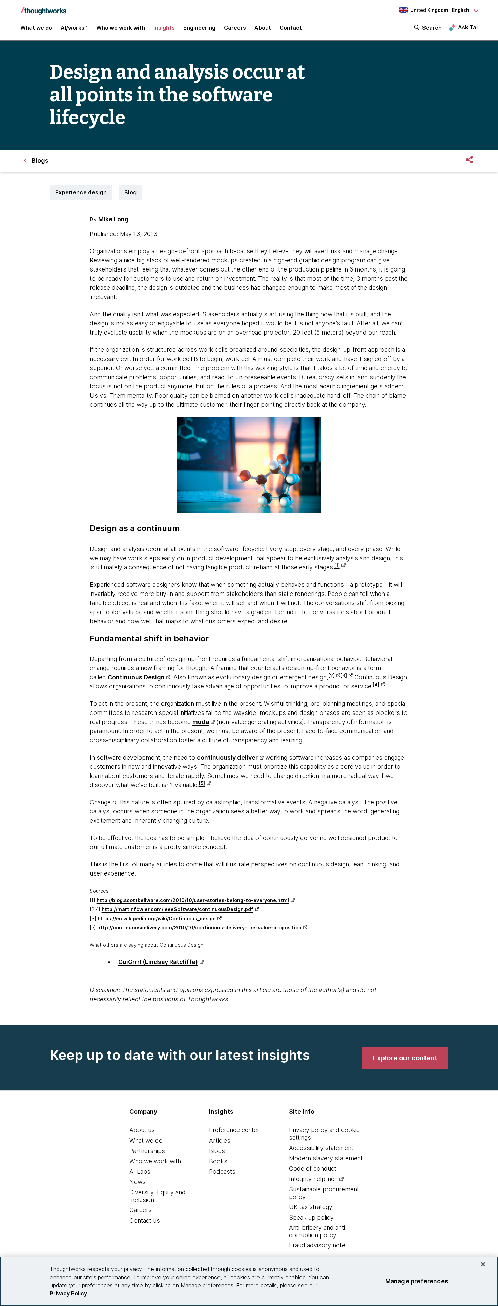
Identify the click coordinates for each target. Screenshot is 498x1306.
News (137, 1181)
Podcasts (222, 1171)
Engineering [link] (199, 27)
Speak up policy (311, 1217)
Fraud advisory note (317, 1245)
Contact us (144, 1220)
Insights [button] (164, 27)
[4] (376, 684)
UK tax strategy (310, 1206)
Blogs (217, 1150)
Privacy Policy (68, 1293)
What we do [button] (36, 27)
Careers (140, 1209)
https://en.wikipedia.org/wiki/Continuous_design (157, 918)
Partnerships (147, 1150)
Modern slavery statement (326, 1158)
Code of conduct (312, 1168)
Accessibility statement (321, 1147)
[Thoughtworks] (43, 7)
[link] (405, 1058)
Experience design (81, 192)
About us (142, 1129)
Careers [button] (235, 27)
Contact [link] (290, 27)
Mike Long (113, 219)
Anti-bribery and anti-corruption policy (318, 1231)
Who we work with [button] (120, 27)
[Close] (483, 1264)
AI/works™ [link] (74, 27)
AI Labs (139, 1171)
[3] (343, 675)
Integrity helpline (311, 1178)
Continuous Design (136, 677)
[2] (331, 675)
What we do (146, 1140)
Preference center (234, 1129)
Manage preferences (416, 1281)
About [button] (262, 27)
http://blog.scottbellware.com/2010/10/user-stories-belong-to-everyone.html (193, 900)
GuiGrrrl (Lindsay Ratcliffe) (158, 961)
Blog (130, 192)
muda (200, 721)
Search (432, 27)
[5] (202, 783)
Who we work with (155, 1161)
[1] (337, 565)
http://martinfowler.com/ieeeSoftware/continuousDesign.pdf (177, 909)
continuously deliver (227, 757)
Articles (219, 1140)
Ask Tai (468, 27)
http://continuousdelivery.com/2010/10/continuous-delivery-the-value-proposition (199, 927)
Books (218, 1161)
